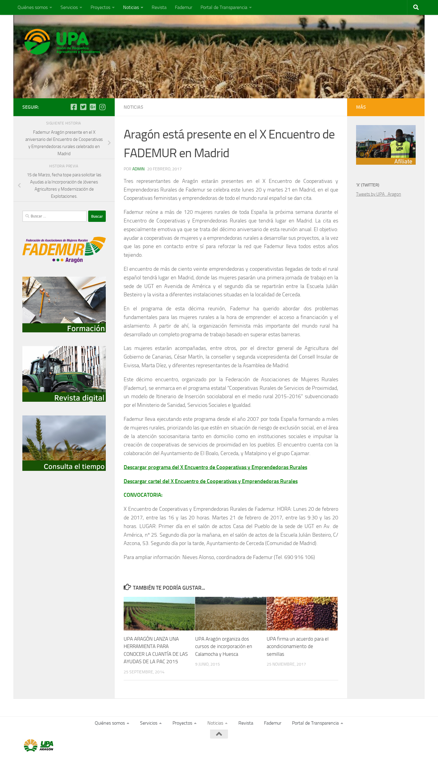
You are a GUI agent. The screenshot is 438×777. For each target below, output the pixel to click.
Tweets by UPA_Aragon (378, 194)
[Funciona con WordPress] (47, 764)
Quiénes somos (33, 7)
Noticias (131, 7)
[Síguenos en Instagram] (102, 106)
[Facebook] (73, 106)
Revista (159, 7)
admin (138, 169)
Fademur (183, 7)
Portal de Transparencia (224, 7)
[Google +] (92, 106)
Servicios (69, 7)
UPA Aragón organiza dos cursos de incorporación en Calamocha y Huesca (223, 646)
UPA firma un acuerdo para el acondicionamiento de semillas (298, 646)
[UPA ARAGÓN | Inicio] (62, 42)
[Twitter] (83, 106)
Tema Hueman (91, 764)
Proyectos (100, 7)
